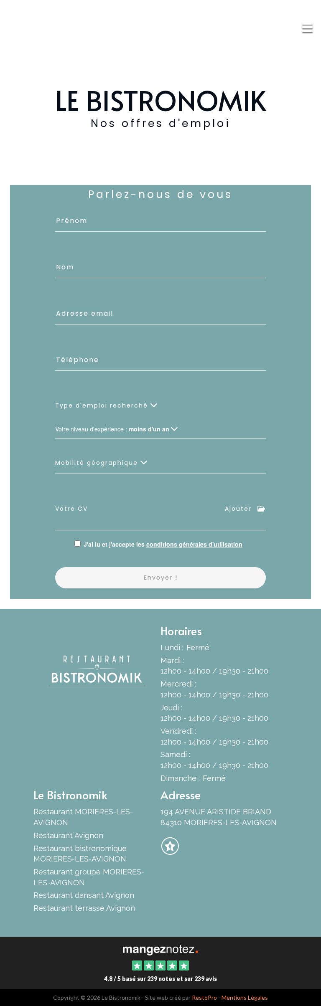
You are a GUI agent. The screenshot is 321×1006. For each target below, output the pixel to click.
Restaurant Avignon (68, 835)
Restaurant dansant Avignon (83, 895)
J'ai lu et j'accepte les (163, 544)
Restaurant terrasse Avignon (84, 908)
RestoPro (204, 997)
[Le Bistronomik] (160, 949)
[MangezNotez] (169, 851)
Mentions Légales (245, 997)
